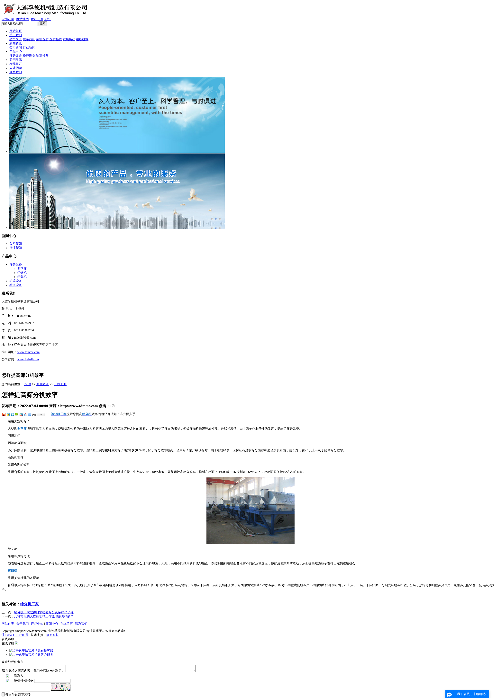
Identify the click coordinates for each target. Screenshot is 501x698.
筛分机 (22, 276)
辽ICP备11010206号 (15, 635)
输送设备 (42, 55)
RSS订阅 (37, 19)
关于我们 (15, 35)
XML (47, 19)
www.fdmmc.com (28, 352)
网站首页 (15, 31)
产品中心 (15, 51)
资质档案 (55, 39)
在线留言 (15, 63)
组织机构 (82, 39)
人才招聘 (15, 68)
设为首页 (8, 19)
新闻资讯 (15, 43)
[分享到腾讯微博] (12, 414)
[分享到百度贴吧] (25, 414)
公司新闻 (15, 47)
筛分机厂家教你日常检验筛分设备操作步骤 (44, 612)
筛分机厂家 (29, 604)
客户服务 (47, 654)
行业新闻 (29, 47)
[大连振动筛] (117, 151)
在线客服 (47, 650)
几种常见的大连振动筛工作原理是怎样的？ (44, 616)
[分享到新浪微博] (4, 414)
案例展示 (15, 59)
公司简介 (15, 39)
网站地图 (22, 19)
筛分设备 (15, 55)
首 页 (27, 384)
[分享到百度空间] (16, 414)
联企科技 (52, 635)
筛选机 (22, 272)
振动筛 (22, 268)
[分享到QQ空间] (8, 414)
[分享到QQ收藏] (21, 414)
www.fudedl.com (28, 359)
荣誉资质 (42, 39)
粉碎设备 (29, 55)
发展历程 (69, 39)
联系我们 (29, 39)
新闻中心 (52, 623)
